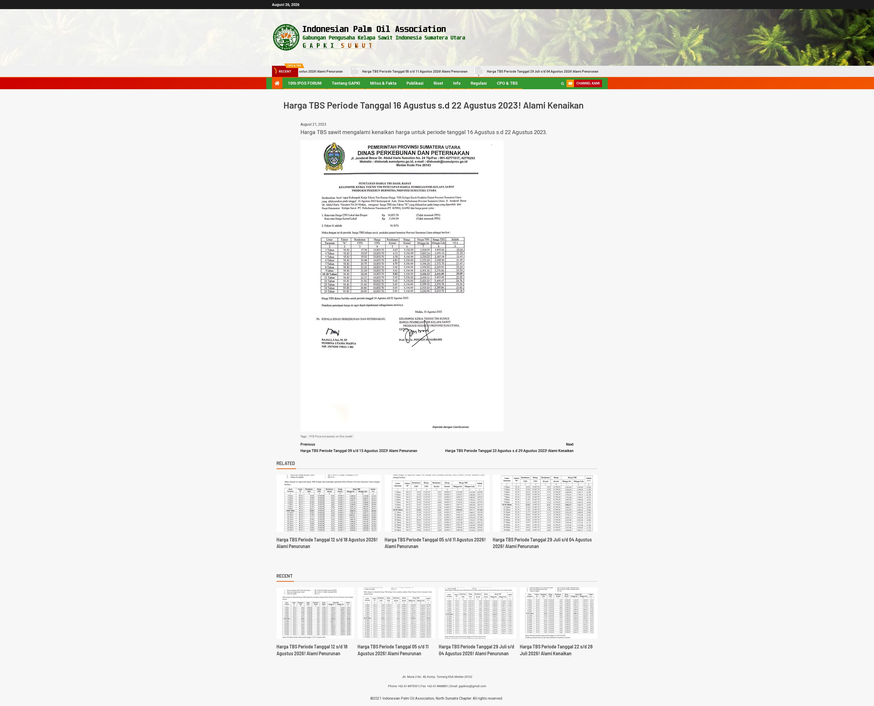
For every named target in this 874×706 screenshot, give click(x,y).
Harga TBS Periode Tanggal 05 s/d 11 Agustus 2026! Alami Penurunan (364, 71)
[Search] (562, 83)
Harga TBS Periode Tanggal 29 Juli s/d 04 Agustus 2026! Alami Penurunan (492, 71)
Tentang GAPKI (346, 83)
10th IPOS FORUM (305, 83)
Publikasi (415, 83)
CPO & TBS (507, 83)
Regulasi (479, 83)
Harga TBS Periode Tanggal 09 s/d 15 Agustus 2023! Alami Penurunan (358, 447)
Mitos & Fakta (383, 83)
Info (457, 83)
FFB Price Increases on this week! (331, 436)
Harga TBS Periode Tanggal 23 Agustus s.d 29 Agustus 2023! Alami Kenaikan (509, 447)
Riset (438, 83)
